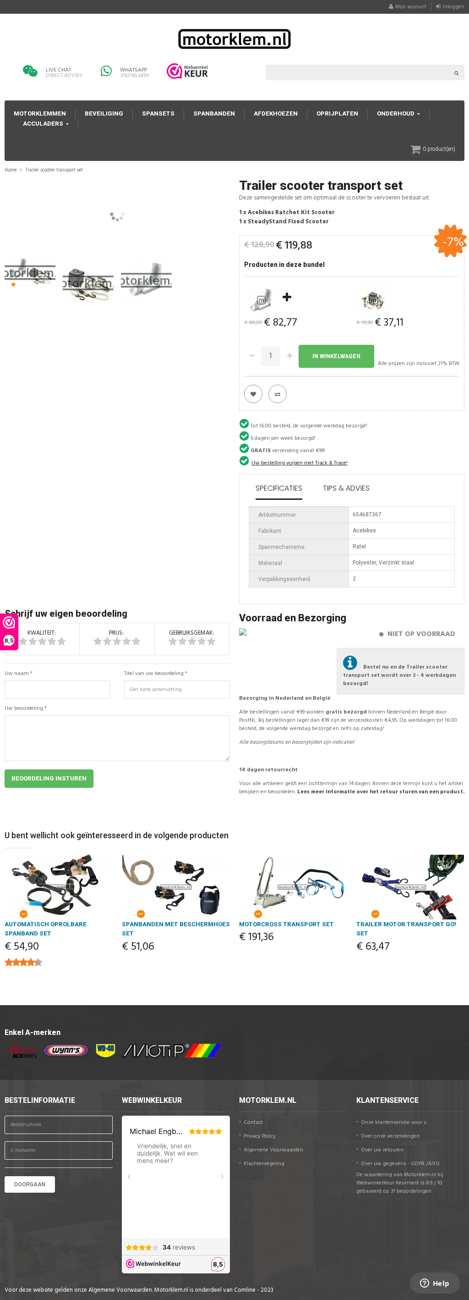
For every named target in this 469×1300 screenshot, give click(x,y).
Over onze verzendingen (390, 1136)
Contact (253, 1122)
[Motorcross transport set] (293, 886)
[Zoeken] (456, 72)
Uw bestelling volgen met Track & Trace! (299, 463)
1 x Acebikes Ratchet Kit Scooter (287, 212)
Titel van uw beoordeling (154, 673)
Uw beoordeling (24, 708)
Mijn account (410, 6)
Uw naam (17, 673)
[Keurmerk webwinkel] (187, 71)
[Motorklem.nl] (234, 38)
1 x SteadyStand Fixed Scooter (284, 222)
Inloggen (453, 6)
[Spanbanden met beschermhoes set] (176, 886)
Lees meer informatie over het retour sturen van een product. (380, 792)
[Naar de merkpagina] (21, 1051)
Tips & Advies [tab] (346, 488)
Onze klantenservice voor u (394, 1122)
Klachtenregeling (264, 1163)
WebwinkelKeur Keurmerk (387, 1183)
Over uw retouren (382, 1150)
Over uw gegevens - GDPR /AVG (400, 1163)
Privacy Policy (260, 1136)
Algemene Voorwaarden (273, 1150)
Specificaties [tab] (279, 488)
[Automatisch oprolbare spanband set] (59, 886)
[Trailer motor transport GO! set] (410, 886)
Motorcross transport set (286, 924)
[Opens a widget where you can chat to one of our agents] (434, 1283)
